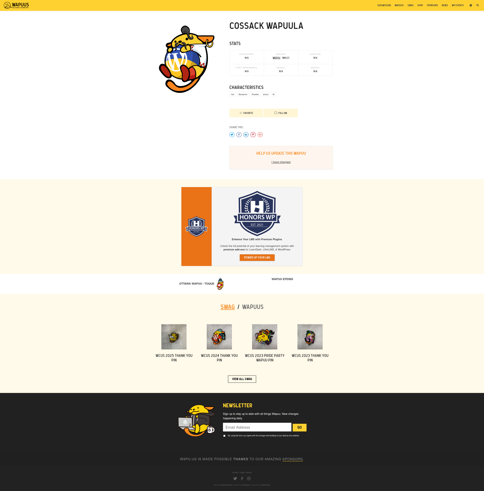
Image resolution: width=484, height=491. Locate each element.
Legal (242, 472)
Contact (235, 472)
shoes (265, 94)
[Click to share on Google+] (260, 134)
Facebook (242, 478)
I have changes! (281, 162)
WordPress (265, 485)
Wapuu (276, 58)
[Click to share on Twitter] (231, 134)
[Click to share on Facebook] (238, 134)
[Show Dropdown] (470, 7)
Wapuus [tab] (253, 307)
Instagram (248, 478)
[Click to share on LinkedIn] (246, 134)
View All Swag (242, 379)
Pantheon (246, 485)
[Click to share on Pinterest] (253, 134)
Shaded (255, 94)
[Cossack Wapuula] (185, 59)
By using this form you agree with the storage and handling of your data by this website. (263, 435)
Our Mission (384, 5)
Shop (420, 5)
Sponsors (432, 5)
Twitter (235, 478)
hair (232, 94)
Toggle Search (477, 5)
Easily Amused (226, 485)
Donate (249, 472)
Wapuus (16, 5)
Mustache (243, 94)
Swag (410, 5)
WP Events (458, 5)
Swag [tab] (228, 307)
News (445, 5)
